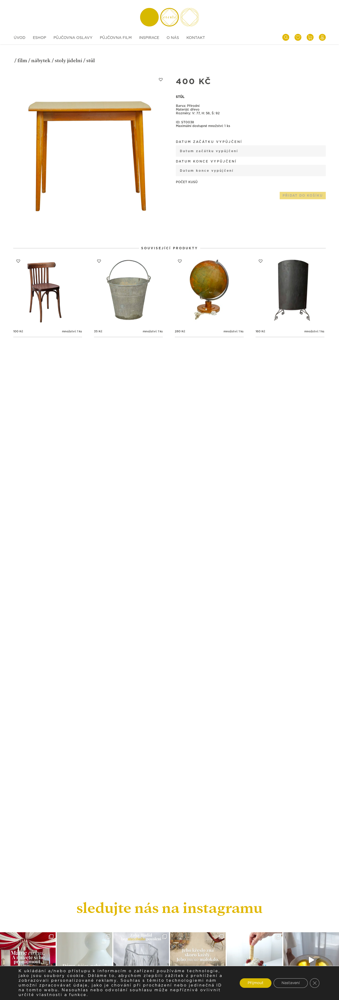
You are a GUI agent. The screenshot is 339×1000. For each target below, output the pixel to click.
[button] (160, 79)
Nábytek (41, 60)
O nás (173, 38)
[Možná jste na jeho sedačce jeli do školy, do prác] (198, 960)
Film (22, 60)
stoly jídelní (68, 60)
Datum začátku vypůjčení (209, 141)
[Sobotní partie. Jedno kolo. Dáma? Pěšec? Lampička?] (84, 960)
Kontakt (195, 38)
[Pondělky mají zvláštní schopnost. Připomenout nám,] (311, 960)
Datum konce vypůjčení (206, 161)
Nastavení (291, 983)
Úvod (19, 38)
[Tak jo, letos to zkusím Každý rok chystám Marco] (28, 960)
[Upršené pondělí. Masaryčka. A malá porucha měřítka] (141, 960)
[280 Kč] (209, 290)
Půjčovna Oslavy (72, 38)
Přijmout (256, 983)
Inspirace (149, 38)
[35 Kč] (128, 290)
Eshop (39, 38)
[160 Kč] (290, 290)
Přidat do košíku (303, 195)
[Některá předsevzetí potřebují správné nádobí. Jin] (254, 960)
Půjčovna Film (116, 38)
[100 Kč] (47, 290)
